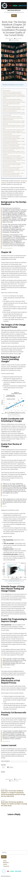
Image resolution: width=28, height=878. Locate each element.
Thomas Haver (10, 38)
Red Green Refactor (14, 10)
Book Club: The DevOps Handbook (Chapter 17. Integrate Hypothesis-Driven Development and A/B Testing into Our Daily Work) (13, 118)
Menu (14, 15)
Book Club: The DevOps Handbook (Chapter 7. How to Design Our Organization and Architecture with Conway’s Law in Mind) (14, 153)
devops (17, 40)
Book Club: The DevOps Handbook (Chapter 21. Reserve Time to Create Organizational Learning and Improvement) (14, 104)
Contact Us (6, 866)
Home (4, 860)
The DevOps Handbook (7, 248)
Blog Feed (6, 862)
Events (5, 864)
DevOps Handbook (18, 84)
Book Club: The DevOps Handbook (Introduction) (12, 176)
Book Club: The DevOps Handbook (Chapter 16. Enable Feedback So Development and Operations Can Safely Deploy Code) (14, 122)
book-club (13, 40)
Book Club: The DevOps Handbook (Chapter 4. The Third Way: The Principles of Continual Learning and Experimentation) (14, 164)
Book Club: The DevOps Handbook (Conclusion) (12, 92)
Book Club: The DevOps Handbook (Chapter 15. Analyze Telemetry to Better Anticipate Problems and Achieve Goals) (14, 127)
